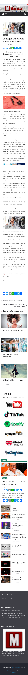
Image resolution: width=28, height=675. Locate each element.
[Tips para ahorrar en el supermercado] (14, 339)
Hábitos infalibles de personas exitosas (13, 381)
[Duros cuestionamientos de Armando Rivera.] (14, 469)
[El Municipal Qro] (14, 5)
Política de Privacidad (6, 599)
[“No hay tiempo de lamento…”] (5, 508)
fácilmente (5, 275)
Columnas (5, 478)
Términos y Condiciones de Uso (9, 605)
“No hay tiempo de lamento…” (16, 507)
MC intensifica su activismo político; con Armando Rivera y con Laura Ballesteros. (18, 516)
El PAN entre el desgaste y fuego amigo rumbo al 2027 (18, 570)
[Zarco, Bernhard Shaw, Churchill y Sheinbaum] (5, 547)
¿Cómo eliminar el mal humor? (13, 330)
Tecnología (5, 35)
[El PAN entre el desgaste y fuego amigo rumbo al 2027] (5, 571)
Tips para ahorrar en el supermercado (10, 355)
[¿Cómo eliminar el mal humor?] (14, 315)
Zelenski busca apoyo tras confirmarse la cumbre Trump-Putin (14, 305)
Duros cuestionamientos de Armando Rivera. (13, 482)
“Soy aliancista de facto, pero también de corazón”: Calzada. (18, 579)
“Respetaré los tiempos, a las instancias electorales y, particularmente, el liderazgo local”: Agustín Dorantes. (19, 537)
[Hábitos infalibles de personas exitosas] (14, 365)
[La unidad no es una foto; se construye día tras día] (5, 564)
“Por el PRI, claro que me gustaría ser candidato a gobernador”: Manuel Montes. (18, 526)
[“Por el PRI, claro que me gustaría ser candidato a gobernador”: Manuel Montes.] (5, 527)
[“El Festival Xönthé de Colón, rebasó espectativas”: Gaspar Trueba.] (5, 555)
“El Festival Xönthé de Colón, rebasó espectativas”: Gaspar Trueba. (19, 554)
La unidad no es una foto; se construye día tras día (18, 563)
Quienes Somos (5, 602)
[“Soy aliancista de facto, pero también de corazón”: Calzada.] (5, 580)
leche (4, 209)
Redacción (13, 44)
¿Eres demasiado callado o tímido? (12, 301)
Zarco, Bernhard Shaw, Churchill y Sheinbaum (17, 546)
